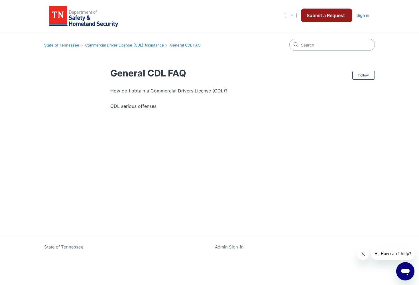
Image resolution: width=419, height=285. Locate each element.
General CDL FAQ (185, 45)
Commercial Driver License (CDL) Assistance (124, 45)
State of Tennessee (61, 45)
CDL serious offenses (133, 106)
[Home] (84, 16)
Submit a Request (326, 15)
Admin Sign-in (229, 247)
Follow (363, 75)
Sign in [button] (363, 15)
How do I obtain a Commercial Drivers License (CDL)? (168, 91)
